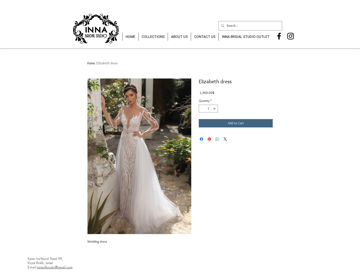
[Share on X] (225, 139)
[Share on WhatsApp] (217, 139)
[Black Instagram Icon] (290, 36)
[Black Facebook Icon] (279, 36)
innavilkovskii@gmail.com (54, 267)
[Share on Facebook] (201, 139)
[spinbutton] (208, 108)
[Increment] (214, 108)
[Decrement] (202, 108)
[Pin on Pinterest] (209, 139)
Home (91, 63)
